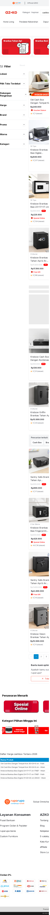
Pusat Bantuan (7, 820)
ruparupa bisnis (8, 831)
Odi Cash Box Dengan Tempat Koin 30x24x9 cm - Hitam (23, 767)
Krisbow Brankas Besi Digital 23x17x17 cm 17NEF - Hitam (23, 771)
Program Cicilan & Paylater (13, 825)
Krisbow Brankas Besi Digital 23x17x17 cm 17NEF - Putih (22, 774)
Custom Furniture (9, 836)
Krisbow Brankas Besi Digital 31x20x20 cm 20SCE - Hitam (23, 778)
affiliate (43, 847)
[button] (24, 73)
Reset (22, 65)
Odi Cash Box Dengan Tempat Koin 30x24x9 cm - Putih (22, 764)
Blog (42, 825)
